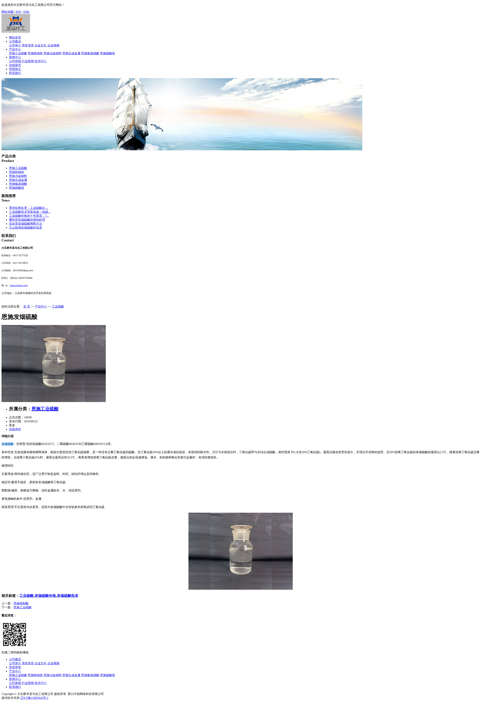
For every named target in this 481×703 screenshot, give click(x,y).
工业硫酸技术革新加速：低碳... (29, 211)
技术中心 (41, 61)
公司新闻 (15, 61)
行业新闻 (28, 61)
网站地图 (8, 11)
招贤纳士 (15, 69)
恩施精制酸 (21, 603)
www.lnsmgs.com (19, 285)
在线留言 (15, 65)
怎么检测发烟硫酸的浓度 (25, 227)
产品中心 (15, 49)
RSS (18, 11)
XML (26, 11)
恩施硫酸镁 (107, 53)
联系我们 (15, 73)
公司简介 (15, 45)
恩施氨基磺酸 (90, 53)
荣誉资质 (28, 45)
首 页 (26, 306)
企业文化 (41, 45)
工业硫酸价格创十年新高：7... (29, 215)
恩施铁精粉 (35, 53)
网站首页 (15, 37)
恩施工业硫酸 (18, 53)
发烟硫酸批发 (67, 596)
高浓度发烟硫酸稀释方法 (25, 223)
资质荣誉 (15, 667)
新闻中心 (15, 57)
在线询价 (15, 429)
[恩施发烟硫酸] (54, 401)
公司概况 (15, 41)
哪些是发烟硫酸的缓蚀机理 (27, 219)
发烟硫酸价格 (45, 596)
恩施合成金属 (71, 53)
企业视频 (53, 45)
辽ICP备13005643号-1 (34, 697)
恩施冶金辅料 (53, 53)
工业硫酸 (58, 306)
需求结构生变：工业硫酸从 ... (28, 207)
